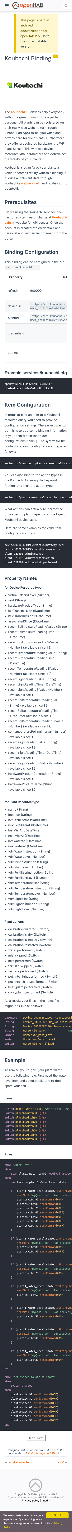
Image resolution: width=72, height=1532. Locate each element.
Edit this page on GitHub (44, 1453)
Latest (41, 1438)
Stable (31, 1438)
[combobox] (66, 6)
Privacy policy (30, 1500)
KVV (61, 1462)
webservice (31, 183)
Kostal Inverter (19, 1462)
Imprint (46, 1500)
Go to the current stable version (35, 41)
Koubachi (19, 112)
